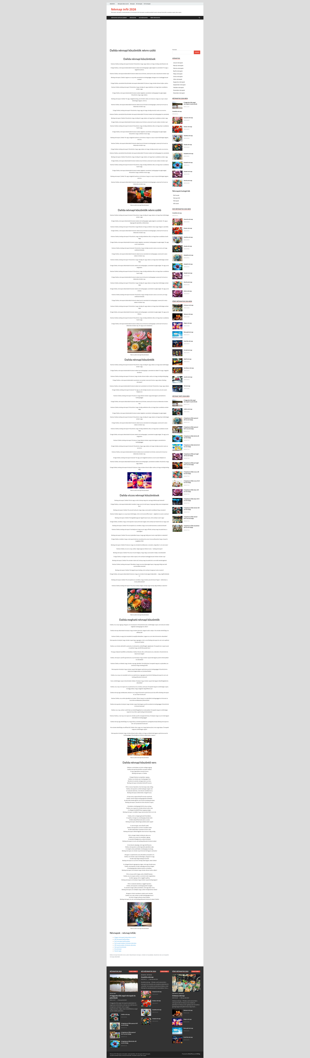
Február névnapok (178, 65)
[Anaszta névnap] (177, 118)
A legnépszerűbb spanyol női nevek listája (191, 418)
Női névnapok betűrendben (122, 939)
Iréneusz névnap (188, 305)
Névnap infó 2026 (123, 9)
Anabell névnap (188, 162)
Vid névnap (187, 386)
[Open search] (199, 18)
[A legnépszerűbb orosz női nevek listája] (177, 472)
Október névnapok (178, 87)
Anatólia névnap (177, 111)
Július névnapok (177, 79)
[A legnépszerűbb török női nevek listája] (177, 436)
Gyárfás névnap (188, 341)
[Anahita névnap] (177, 135)
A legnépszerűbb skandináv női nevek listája (191, 526)
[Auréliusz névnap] (177, 368)
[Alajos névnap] (177, 323)
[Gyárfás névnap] (177, 341)
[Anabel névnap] (177, 171)
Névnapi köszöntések (120, 947)
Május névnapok (177, 73)
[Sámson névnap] (177, 314)
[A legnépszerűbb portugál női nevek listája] (177, 454)
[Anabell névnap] (177, 162)
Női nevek (176, 203)
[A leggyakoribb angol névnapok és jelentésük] (177, 102)
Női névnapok (139, 3)
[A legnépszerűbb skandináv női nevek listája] (177, 526)
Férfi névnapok (147, 3)
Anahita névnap (188, 135)
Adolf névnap (187, 359)
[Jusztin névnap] (177, 377)
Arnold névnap (188, 350)
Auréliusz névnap (189, 368)
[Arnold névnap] (177, 350)
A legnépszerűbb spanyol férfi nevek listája (191, 427)
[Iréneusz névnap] (177, 305)
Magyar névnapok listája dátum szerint (125, 937)
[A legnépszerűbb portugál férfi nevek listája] (177, 463)
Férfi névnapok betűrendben (122, 941)
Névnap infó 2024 (122, 1000)
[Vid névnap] (177, 386)
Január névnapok (178, 62)
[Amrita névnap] (177, 180)
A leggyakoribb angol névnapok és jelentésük (190, 103)
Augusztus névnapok (179, 82)
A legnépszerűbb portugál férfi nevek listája (191, 463)
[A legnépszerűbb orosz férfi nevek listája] (177, 481)
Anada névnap (188, 144)
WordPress (191, 1054)
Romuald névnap (188, 332)
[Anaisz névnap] (177, 127)
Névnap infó (176, 198)
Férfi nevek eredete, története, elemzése (125, 943)
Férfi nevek (176, 195)
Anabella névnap (188, 153)
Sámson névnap (188, 314)
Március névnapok (178, 68)
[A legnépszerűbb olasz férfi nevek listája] (177, 499)
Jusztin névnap (188, 377)
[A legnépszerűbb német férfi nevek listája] (177, 517)
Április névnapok (178, 71)
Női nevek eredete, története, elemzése (125, 945)
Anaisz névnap (188, 126)
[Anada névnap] (177, 144)
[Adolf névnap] (177, 359)
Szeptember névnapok (179, 84)
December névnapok (179, 93)
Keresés (174, 49)
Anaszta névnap (188, 117)
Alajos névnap (188, 323)
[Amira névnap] (177, 291)
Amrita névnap (188, 180)
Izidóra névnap (188, 409)
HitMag (198, 1054)
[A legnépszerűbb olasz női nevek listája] (177, 490)
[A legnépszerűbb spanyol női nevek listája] (177, 418)
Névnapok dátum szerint (123, 3)
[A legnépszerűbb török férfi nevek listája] (177, 445)
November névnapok (179, 90)
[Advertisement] (155, 34)
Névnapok (132, 3)
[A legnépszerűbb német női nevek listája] (177, 508)
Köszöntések (117, 949)
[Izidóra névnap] (177, 409)
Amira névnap (188, 291)
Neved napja (117, 951)
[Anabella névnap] (177, 153)
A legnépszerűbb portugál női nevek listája (191, 454)
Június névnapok (178, 76)
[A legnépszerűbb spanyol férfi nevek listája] (177, 427)
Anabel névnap (188, 171)
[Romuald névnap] (177, 332)
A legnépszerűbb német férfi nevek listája (190, 517)
